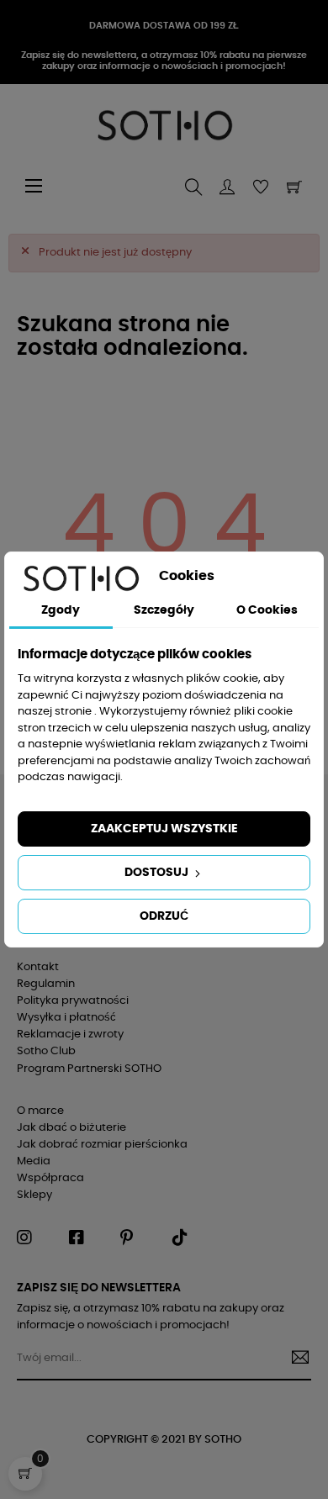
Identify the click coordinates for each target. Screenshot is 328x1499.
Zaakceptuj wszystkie (164, 829)
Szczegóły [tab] (164, 610)
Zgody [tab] (60, 610)
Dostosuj (157, 873)
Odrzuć (164, 916)
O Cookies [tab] (267, 610)
